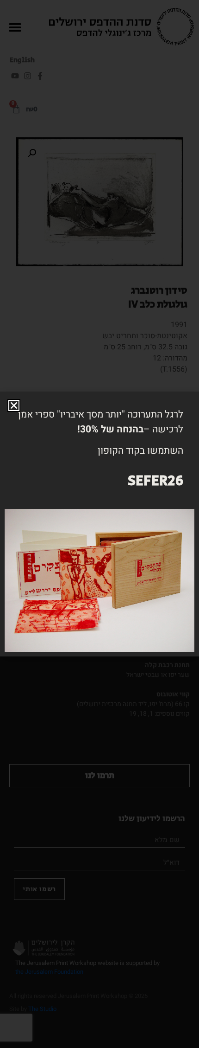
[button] (14, 405)
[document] (99, 524)
